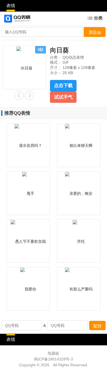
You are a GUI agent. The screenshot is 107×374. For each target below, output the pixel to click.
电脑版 (53, 353)
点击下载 (63, 85)
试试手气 (63, 97)
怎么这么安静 (19, 95)
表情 (10, 5)
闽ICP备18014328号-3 (53, 359)
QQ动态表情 (73, 57)
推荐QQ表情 (17, 113)
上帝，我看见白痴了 (29, 95)
